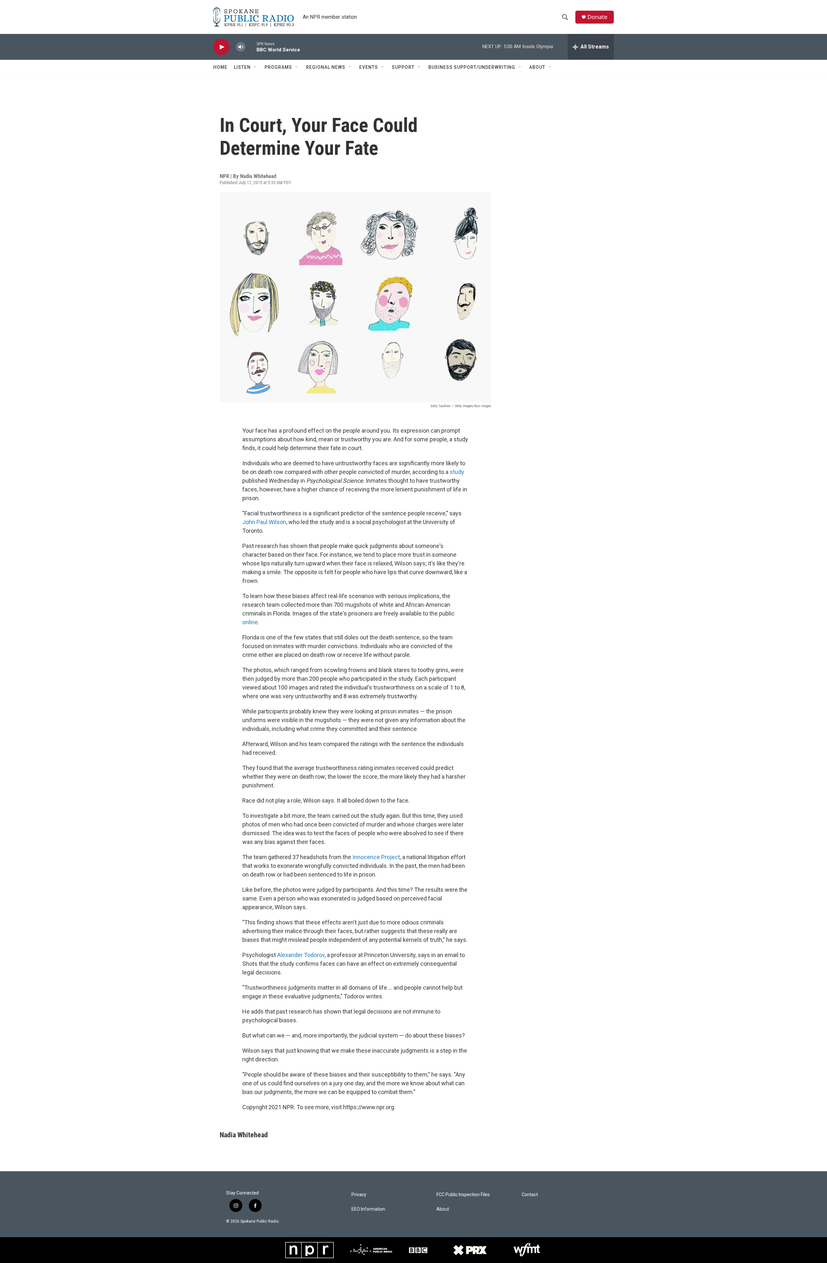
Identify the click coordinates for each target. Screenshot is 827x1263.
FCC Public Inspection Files (463, 1194)
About (537, 67)
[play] (221, 47)
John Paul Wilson (264, 522)
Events (368, 67)
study (457, 471)
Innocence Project (376, 857)
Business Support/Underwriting (471, 67)
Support (403, 67)
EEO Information (368, 1209)
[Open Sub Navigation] (255, 67)
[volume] (240, 47)
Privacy (358, 1194)
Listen (242, 67)
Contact (530, 1194)
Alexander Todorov (301, 955)
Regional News (325, 67)
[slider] (251, 46)
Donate (597, 17)
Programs (278, 67)
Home (220, 67)
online (250, 622)
